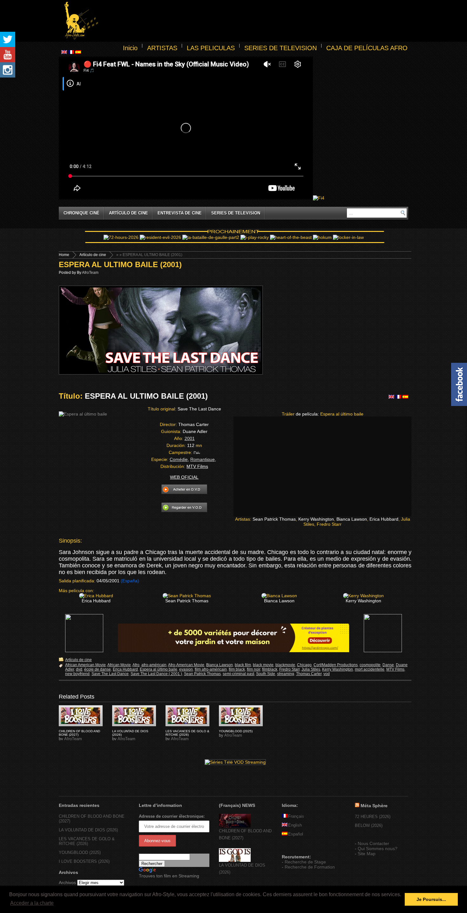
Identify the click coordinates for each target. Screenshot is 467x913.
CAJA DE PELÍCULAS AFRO (367, 47)
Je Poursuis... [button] (431, 899)
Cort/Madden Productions (336, 665)
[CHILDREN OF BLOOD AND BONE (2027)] (235, 826)
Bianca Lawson (219, 665)
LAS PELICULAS (211, 47)
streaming (285, 674)
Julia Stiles (310, 669)
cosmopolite (370, 665)
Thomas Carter (308, 674)
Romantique (202, 459)
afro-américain (153, 665)
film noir (253, 669)
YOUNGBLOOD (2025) (236, 731)
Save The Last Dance (110, 674)
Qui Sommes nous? (377, 848)
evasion (186, 669)
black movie (263, 665)
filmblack (269, 669)
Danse (388, 665)
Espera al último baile (158, 669)
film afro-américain (211, 669)
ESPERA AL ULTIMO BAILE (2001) (120, 264)
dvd (79, 669)
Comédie (179, 459)
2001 (190, 438)
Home (64, 255)
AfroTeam (90, 272)
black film (243, 665)
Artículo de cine (128, 213)
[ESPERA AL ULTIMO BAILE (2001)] (81, 715)
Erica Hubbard (125, 669)
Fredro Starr (289, 669)
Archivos (67, 882)
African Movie (119, 665)
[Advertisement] (254, 21)
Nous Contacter (373, 843)
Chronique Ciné (81, 213)
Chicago (304, 665)
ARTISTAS (162, 47)
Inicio (130, 47)
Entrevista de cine (180, 213)
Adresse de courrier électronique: (172, 816)
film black (237, 669)
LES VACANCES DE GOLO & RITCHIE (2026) (187, 732)
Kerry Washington (337, 669)
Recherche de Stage (305, 861)
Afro (135, 665)
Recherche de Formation (310, 866)
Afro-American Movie (186, 665)
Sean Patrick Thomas (202, 674)
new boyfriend (77, 674)
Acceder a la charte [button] (32, 903)
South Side (265, 674)
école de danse (97, 669)
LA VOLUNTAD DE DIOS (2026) (88, 830)
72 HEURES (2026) (372, 816)
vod (326, 674)
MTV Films (395, 669)
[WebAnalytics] (294, 847)
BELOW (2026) (368, 825)
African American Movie (85, 665)
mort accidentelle (369, 669)
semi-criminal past (238, 674)
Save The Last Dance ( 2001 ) (156, 674)
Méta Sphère (374, 805)
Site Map (367, 853)
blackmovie (285, 665)
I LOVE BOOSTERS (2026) (84, 861)
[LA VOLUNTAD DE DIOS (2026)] (235, 860)
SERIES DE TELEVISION (280, 47)
